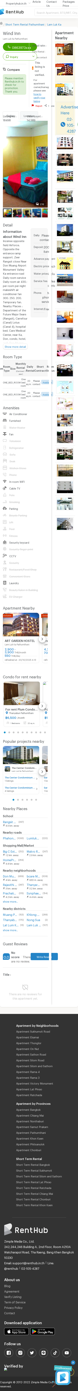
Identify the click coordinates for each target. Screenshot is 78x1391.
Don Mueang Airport (10, 876)
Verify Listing (12, 1296)
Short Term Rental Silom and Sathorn (39, 1176)
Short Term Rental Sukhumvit (34, 1170)
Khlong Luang (33, 914)
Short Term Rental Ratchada (33, 1187)
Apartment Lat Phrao (29, 1089)
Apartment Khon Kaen (29, 1138)
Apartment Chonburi (28, 1149)
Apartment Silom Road (30, 1060)
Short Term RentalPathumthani (24, 24)
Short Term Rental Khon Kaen (34, 1204)
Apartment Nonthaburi (30, 1121)
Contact (9, 1312)
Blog (7, 1285)
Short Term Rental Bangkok (33, 1164)
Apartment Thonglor (28, 1042)
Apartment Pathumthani (31, 1132)
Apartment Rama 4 (28, 1071)
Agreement (11, 1291)
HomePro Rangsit (10, 859)
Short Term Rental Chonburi (33, 1199)
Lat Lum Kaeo (11, 924)
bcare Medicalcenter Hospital (33, 876)
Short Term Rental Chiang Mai (34, 1193)
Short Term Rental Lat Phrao (33, 1181)
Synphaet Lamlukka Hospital (34, 893)
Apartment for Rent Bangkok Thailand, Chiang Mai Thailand (17, 12)
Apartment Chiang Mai (30, 1115)
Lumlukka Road (33, 838)
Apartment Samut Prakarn (32, 1126)
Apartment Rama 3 (28, 1077)
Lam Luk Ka (54, 24)
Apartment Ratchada (29, 1094)
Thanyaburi (10, 919)
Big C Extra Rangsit (10, 851)
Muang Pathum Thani (10, 914)
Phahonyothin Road (9, 838)
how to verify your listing (39, 97)
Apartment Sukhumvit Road (33, 1031)
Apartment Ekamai (27, 1037)
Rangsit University (10, 821)
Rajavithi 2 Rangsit (10, 884)
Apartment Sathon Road (31, 1054)
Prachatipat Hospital (10, 893)
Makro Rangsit (34, 851)
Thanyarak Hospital (34, 884)
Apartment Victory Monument (34, 1083)
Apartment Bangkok (28, 1109)
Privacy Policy (13, 1307)
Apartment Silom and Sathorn (34, 1065)
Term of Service (15, 1301)
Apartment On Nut (27, 1048)
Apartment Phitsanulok (30, 1144)
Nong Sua (33, 919)
